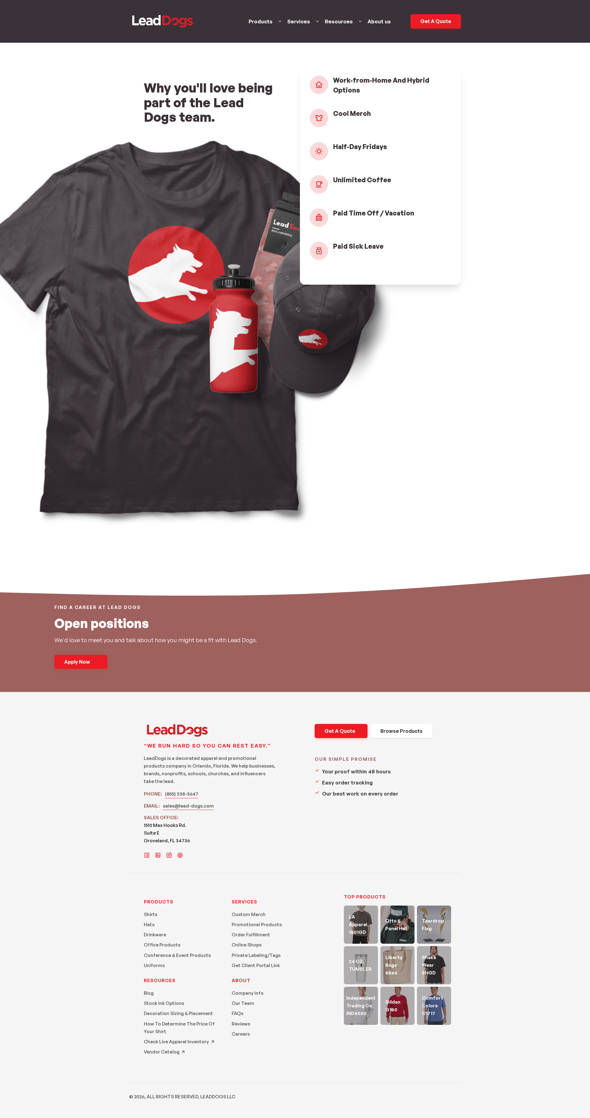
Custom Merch (249, 914)
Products (261, 21)
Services (298, 21)
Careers (241, 1034)
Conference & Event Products (177, 955)
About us (379, 21)
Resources (339, 21)
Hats (149, 924)
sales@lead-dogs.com (188, 806)
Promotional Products (257, 924)
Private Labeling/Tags (256, 955)
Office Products (162, 945)
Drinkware (155, 935)
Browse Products (401, 731)
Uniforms (154, 965)
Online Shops (247, 945)
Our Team (243, 1003)
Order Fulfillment (251, 935)
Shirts (150, 914)
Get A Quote (435, 21)
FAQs (237, 1013)
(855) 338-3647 (181, 794)
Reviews (241, 1024)
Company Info (248, 993)
